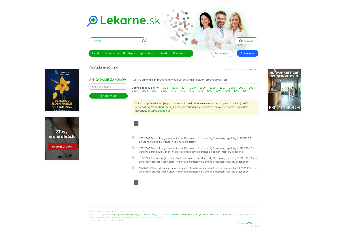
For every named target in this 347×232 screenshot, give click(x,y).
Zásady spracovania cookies (162, 214)
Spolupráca (147, 53)
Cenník (163, 53)
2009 (203, 87)
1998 (182, 90)
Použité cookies (183, 214)
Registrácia (222, 53)
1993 (227, 90)
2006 (232, 87)
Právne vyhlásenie (199, 214)
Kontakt (178, 53)
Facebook (248, 40)
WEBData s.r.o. (252, 223)
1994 (218, 90)
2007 (222, 87)
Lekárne (227, 69)
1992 (236, 90)
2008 (212, 87)
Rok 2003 (253, 69)
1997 (191, 90)
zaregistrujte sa (159, 110)
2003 (135, 90)
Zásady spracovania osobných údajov (130, 214)
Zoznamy (110, 53)
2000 (164, 90)
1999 (173, 90)
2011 (183, 87)
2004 (252, 87)
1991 (245, 90)
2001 (154, 90)
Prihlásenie (247, 53)
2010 (193, 87)
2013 (165, 87)
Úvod (95, 53)
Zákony (240, 69)
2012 (175, 87)
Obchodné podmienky (219, 214)
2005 (242, 87)
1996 (200, 90)
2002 (145, 90)
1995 (209, 90)
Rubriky (128, 53)
